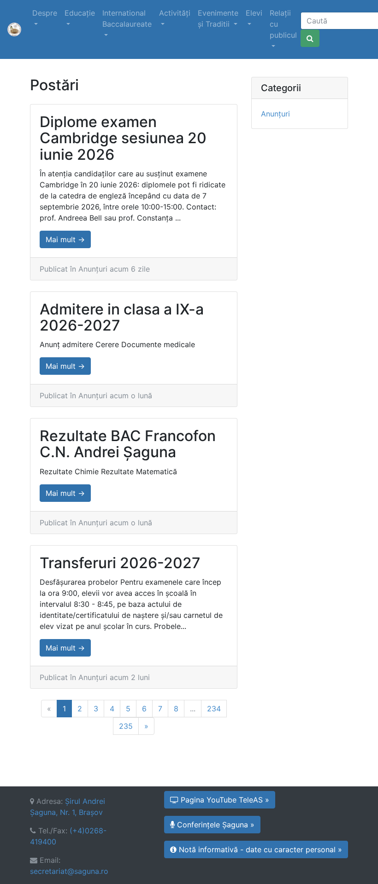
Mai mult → (65, 239)
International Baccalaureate (127, 18)
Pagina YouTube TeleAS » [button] (223, 799)
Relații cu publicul (283, 24)
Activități (174, 12)
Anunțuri (275, 113)
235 (126, 726)
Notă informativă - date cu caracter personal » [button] (259, 849)
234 (214, 708)
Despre (44, 12)
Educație (80, 12)
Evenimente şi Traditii (218, 18)
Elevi (254, 12)
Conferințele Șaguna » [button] (214, 824)
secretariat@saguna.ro (69, 871)
